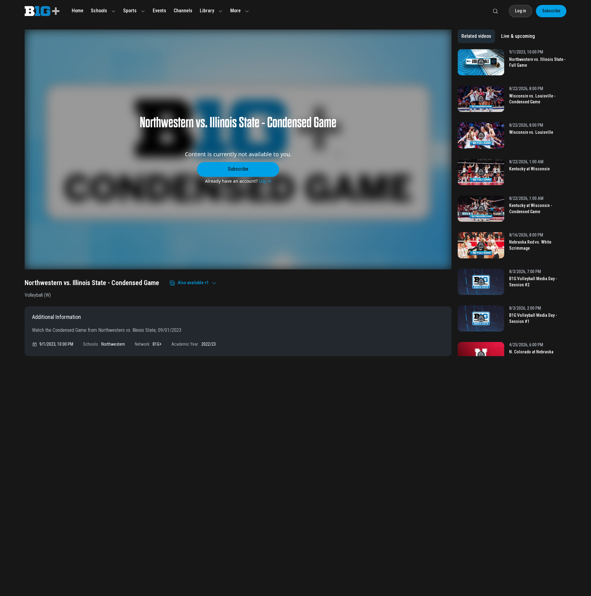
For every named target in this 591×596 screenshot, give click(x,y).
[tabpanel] (512, 202)
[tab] (476, 36)
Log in (265, 181)
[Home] (42, 11)
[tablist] (498, 36)
